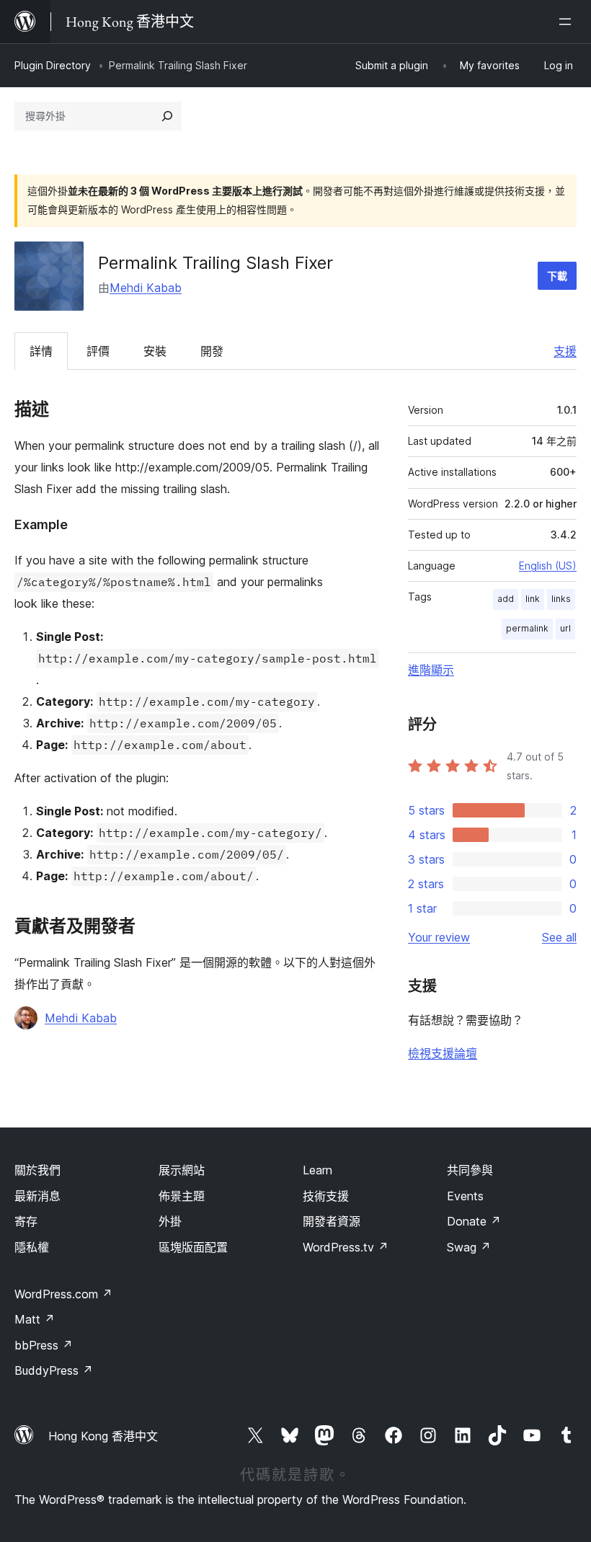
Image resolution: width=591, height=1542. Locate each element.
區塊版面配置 (193, 1247)
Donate (474, 1221)
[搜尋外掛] (167, 116)
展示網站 (182, 1170)
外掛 (170, 1221)
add (505, 598)
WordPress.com (63, 1294)
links (561, 598)
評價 (98, 351)
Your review (439, 937)
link (532, 598)
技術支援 (326, 1196)
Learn (317, 1170)
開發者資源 (331, 1221)
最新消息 (37, 1196)
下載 (557, 276)
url (565, 628)
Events (465, 1196)
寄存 (25, 1221)
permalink (527, 628)
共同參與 (470, 1170)
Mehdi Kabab (146, 287)
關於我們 (37, 1170)
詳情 (41, 351)
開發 (211, 351)
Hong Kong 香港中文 (103, 1436)
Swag (469, 1247)
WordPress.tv (345, 1247)
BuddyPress (53, 1370)
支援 (565, 351)
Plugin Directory (52, 65)
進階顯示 (431, 670)
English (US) (548, 565)
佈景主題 (182, 1196)
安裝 (154, 351)
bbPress (43, 1345)
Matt (34, 1319)
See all (559, 937)
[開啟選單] (568, 21)
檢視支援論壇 (442, 1053)
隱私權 (31, 1247)
